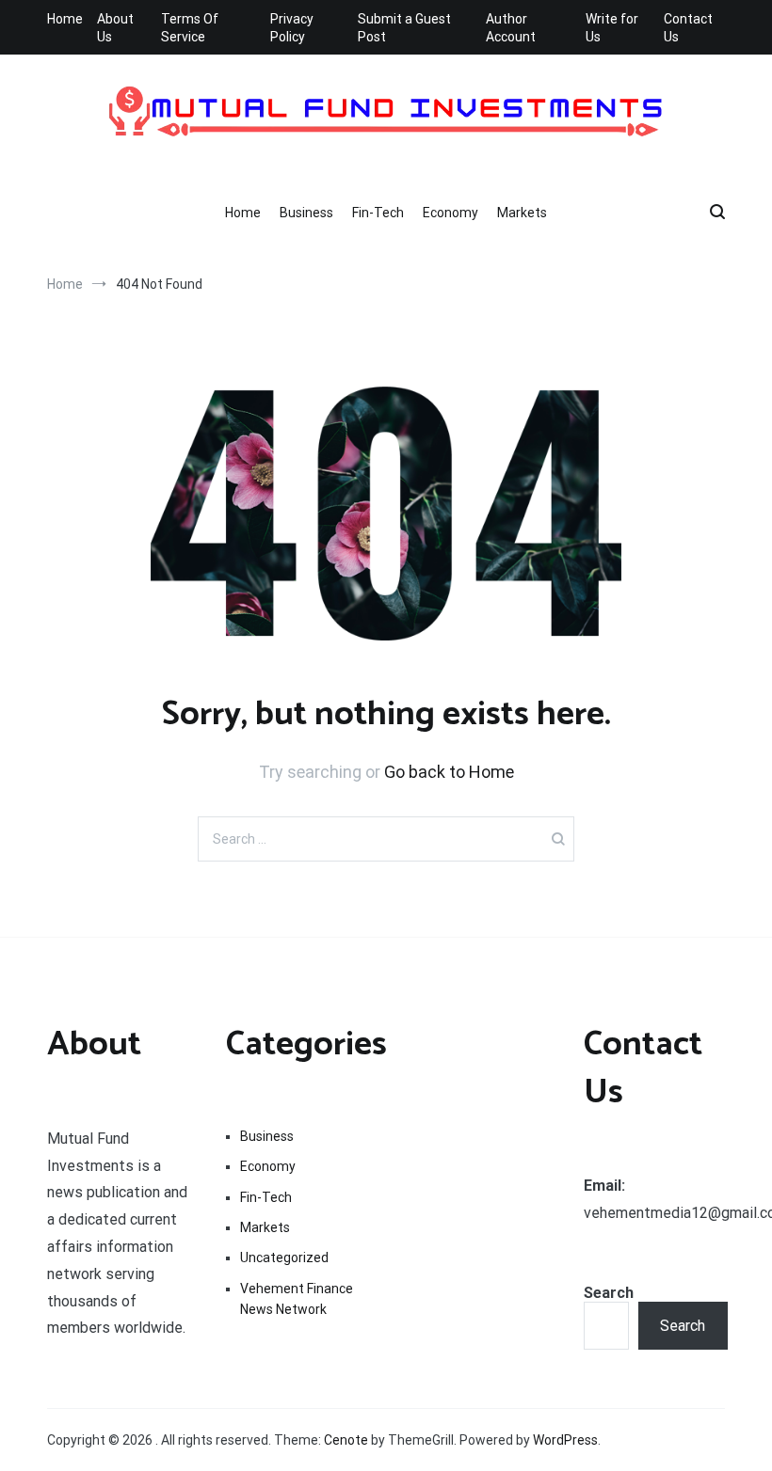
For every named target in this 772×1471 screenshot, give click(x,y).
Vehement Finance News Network (296, 1299)
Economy (450, 212)
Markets (522, 212)
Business (306, 212)
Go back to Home (449, 772)
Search (609, 1293)
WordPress (565, 1439)
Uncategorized (284, 1257)
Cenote (346, 1439)
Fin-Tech (378, 212)
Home (65, 18)
